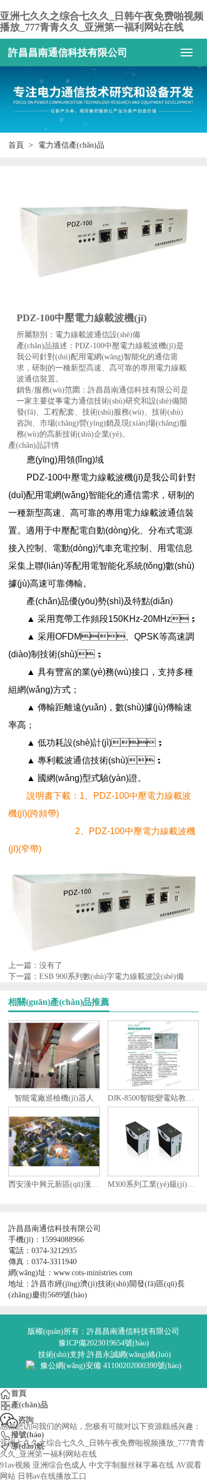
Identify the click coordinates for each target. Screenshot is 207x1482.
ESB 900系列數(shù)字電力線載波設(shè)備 (111, 976)
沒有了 (50, 965)
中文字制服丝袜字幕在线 (131, 1465)
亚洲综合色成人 (60, 1465)
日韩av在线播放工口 (52, 1476)
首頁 (16, 145)
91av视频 (15, 1465)
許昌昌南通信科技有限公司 (68, 52)
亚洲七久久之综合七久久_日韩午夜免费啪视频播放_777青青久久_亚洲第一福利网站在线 (102, 22)
